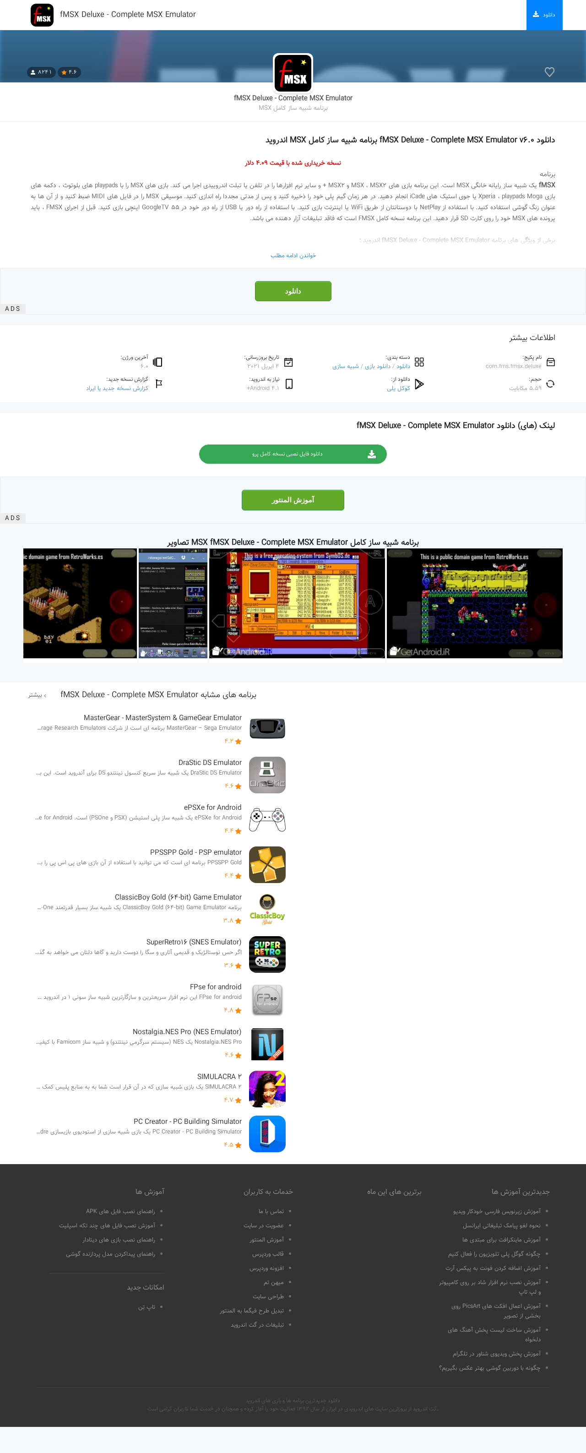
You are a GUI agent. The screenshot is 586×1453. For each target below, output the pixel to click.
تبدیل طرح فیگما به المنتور (252, 1311)
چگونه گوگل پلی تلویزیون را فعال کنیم (494, 1254)
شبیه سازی (345, 366)
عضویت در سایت (264, 1226)
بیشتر (35, 695)
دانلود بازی (378, 366)
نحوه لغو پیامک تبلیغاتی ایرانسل (502, 1226)
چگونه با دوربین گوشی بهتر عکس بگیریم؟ (490, 1368)
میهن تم (274, 1282)
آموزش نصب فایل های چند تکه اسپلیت (107, 1226)
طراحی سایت (268, 1296)
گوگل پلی (398, 388)
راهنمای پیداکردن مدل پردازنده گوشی (110, 1254)
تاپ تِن (146, 1307)
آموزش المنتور (293, 500)
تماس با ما (271, 1211)
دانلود (293, 291)
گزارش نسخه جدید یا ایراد (117, 388)
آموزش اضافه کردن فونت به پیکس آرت (493, 1268)
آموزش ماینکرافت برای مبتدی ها (501, 1240)
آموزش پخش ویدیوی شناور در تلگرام (497, 1354)
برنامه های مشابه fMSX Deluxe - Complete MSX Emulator (158, 695)
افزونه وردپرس (267, 1268)
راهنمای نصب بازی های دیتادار (118, 1240)
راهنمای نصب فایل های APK (120, 1211)
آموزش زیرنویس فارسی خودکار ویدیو (497, 1211)
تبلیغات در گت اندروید (257, 1325)
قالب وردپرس (268, 1254)
